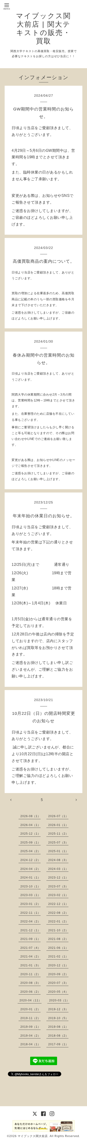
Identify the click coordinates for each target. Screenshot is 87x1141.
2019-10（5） (58, 1018)
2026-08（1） (30, 816)
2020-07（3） (58, 983)
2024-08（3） (58, 860)
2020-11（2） (30, 974)
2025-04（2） (30, 851)
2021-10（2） (58, 930)
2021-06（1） (58, 948)
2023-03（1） (30, 895)
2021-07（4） (30, 948)
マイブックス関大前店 (33, 1136)
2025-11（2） (58, 833)
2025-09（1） (30, 842)
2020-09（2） (58, 974)
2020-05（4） (58, 991)
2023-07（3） (58, 886)
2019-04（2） (30, 1035)
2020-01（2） (30, 1009)
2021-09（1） (30, 939)
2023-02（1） (58, 895)
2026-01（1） (58, 825)
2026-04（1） (30, 825)
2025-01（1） (58, 851)
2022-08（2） (58, 912)
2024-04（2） (30, 869)
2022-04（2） (30, 921)
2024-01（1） (30, 877)
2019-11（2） (30, 1018)
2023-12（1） (58, 877)
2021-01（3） (30, 965)
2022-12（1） (58, 904)
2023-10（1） (30, 886)
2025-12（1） (30, 833)
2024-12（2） (30, 860)
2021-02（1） (58, 956)
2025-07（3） (58, 842)
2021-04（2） (30, 956)
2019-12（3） (58, 1009)
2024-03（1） (58, 869)
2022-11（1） (30, 912)
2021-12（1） (30, 930)
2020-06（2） (30, 991)
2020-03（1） (59, 1000)
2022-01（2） (58, 921)
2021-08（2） (58, 939)
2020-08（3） (30, 983)
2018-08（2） (58, 1035)
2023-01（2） (30, 904)
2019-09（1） (30, 1026)
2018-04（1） (30, 1044)
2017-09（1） (58, 1044)
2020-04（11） (30, 1000)
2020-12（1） (58, 965)
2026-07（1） (58, 816)
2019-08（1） (58, 1026)
